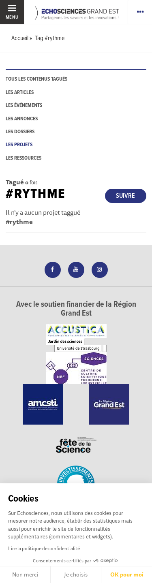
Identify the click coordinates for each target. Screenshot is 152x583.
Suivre (125, 196)
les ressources (23, 158)
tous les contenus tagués (36, 79)
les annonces (22, 118)
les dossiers (20, 131)
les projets (19, 144)
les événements (24, 105)
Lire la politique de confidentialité (44, 548)
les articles (20, 92)
